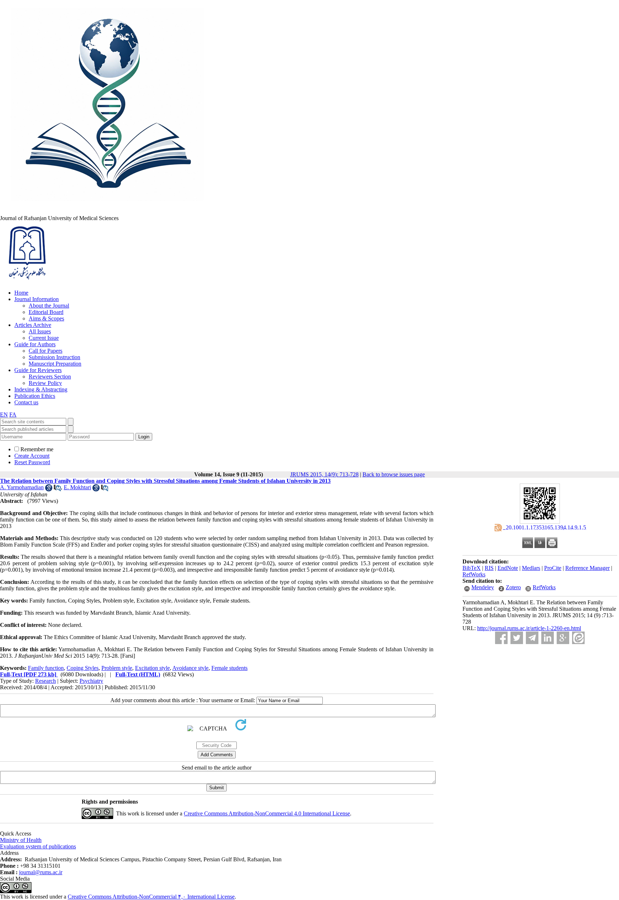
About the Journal (49, 306)
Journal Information (36, 299)
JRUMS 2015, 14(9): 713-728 (324, 474)
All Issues (40, 331)
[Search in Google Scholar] (48, 489)
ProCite (552, 568)
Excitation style (152, 668)
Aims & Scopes (46, 318)
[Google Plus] (563, 638)
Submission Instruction (54, 357)
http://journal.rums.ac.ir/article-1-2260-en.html (529, 628)
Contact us (26, 402)
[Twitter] (516, 638)
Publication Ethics (34, 396)
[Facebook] (501, 638)
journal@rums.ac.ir (40, 872)
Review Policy (45, 383)
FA (12, 414)
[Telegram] (532, 638)
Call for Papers (45, 351)
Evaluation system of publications (38, 846)
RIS (489, 568)
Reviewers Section (50, 376)
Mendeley (482, 587)
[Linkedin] (547, 638)
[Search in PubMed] (57, 489)
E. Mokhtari (77, 487)
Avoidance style (190, 668)
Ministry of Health (21, 840)
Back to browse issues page (394, 474)
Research (45, 681)
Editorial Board (46, 312)
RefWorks (473, 574)
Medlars (531, 568)
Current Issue (44, 338)
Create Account (31, 456)
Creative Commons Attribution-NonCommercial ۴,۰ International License (151, 897)
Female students (229, 668)
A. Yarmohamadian (22, 487)
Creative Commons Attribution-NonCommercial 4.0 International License (267, 813)
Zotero (513, 587)
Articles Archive (32, 325)
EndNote (508, 568)
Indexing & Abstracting (40, 389)
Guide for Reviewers (38, 370)
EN (4, 414)
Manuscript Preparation (55, 364)
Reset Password (32, 462)
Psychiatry (91, 681)
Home (21, 293)
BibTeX (471, 568)
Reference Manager (587, 568)
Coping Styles (83, 668)
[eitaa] (578, 638)
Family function (46, 668)
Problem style (116, 668)
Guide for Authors (35, 344)
